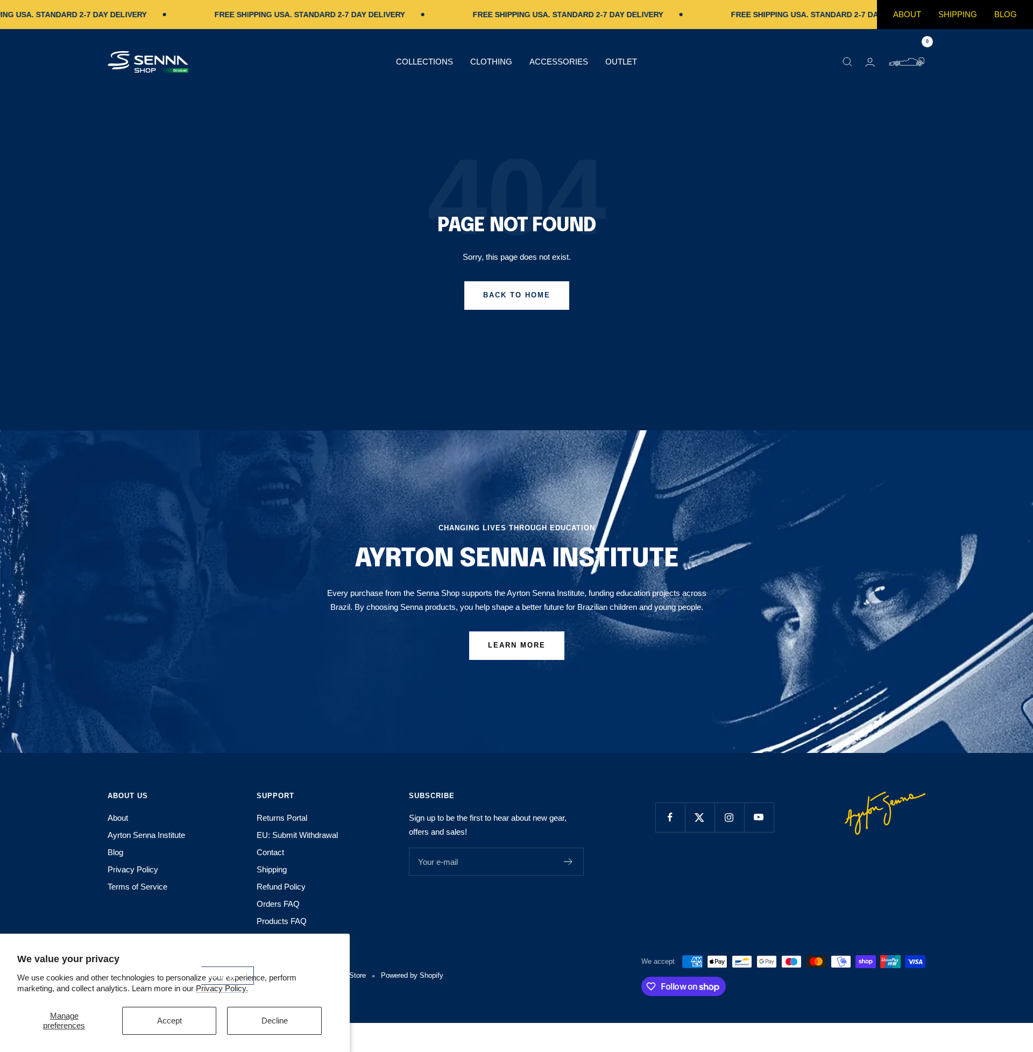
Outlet (621, 61)
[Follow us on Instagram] (729, 817)
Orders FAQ (278, 903)
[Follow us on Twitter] (699, 817)
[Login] (870, 62)
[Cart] (906, 61)
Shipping (957, 14)
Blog (1005, 14)
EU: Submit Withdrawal (297, 835)
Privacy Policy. (222, 988)
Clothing (491, 61)
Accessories (558, 61)
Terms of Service (137, 886)
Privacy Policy (133, 869)
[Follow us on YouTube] (759, 817)
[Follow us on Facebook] (670, 817)
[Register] (568, 861)
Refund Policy (281, 886)
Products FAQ (282, 921)
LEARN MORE (517, 645)
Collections (424, 61)
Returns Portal (282, 817)
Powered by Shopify (412, 975)
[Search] (847, 62)
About (907, 14)
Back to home (516, 295)
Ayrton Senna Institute (146, 835)
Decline (274, 1020)
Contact (270, 852)
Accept (169, 1020)
